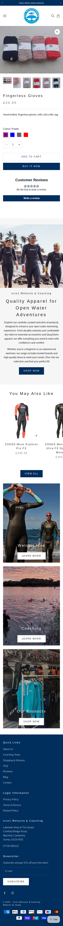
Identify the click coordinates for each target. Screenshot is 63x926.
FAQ (5, 766)
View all (31, 473)
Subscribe (15, 881)
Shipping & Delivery (14, 760)
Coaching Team (11, 754)
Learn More (31, 638)
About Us (8, 749)
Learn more (31, 555)
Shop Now (31, 370)
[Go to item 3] (27, 82)
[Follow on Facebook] (4, 892)
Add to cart (31, 156)
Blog (5, 777)
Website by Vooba (12, 905)
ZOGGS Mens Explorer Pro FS (21, 446)
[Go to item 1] (7, 80)
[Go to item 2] (17, 82)
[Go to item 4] (36, 82)
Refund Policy (10, 810)
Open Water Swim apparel (31, 3)
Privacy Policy (11, 799)
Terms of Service (12, 805)
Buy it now (31, 166)
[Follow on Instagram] (12, 892)
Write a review (32, 198)
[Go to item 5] (46, 82)
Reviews (8, 771)
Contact (7, 782)
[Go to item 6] (56, 82)
